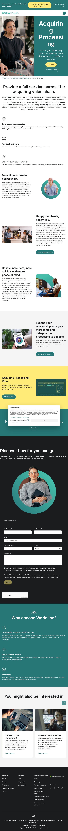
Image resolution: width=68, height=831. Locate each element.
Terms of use (22, 820)
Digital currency (39, 800)
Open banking (38, 788)
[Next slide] (64, 703)
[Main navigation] (64, 13)
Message (7, 553)
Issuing (36, 779)
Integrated (21, 782)
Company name (9, 545)
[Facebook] (54, 788)
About (4, 779)
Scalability (6, 675)
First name (8, 529)
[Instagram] (62, 788)
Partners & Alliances (8, 788)
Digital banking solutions (41, 796)
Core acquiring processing (13, 124)
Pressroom (5, 785)
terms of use (52, 575)
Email (6, 537)
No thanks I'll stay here (58, 5)
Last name (38, 529)
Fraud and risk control (11, 655)
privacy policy (55, 577)
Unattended (21, 785)
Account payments (40, 785)
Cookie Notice (34, 820)
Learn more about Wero (45, 252)
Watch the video (8, 397)
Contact (4, 791)
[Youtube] (58, 788)
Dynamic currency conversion (15, 162)
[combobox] (48, 548)
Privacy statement (10, 820)
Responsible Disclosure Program (51, 820)
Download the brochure (45, 354)
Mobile (20, 779)
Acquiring (37, 782)
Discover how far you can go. (28, 450)
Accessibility (33, 822)
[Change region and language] (50, 779)
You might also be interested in (34, 696)
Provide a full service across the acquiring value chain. (34, 89)
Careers (4, 782)
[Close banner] (65, 5)
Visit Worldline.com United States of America (40, 5)
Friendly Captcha (24, 597)
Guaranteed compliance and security (18, 632)
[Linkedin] (50, 788)
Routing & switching (10, 144)
